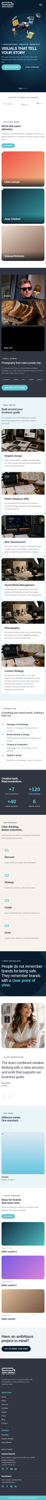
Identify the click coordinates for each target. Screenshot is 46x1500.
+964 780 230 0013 (8, 1482)
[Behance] (11, 1469)
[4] (26, 88)
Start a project (32, 67)
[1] (20, 88)
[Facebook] (7, 1469)
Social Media (6, 1442)
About (3, 1401)
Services (4, 1404)
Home (3, 1397)
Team (3, 1416)
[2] (23, 88)
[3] (24, 88)
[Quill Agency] (7, 5)
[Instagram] (2, 1469)
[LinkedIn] (15, 1469)
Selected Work (11, 67)
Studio (3, 1412)
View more (8, 145)
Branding (4, 1435)
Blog (3, 1420)
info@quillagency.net (8, 1462)
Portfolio (4, 1408)
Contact (4, 1423)
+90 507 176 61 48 (7, 1465)
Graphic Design (7, 1439)
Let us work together (16, 1349)
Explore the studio (14, 388)
